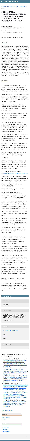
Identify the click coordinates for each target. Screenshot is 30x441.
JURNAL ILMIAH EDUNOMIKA (11, 1)
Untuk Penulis (5, 429)
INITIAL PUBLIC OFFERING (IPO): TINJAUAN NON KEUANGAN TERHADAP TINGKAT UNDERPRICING (15, 369)
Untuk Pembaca (5, 427)
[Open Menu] (1, 1)
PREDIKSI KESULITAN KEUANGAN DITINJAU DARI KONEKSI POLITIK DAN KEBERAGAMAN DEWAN (15, 377)
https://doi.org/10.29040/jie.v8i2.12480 (13, 37)
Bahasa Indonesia (6, 417)
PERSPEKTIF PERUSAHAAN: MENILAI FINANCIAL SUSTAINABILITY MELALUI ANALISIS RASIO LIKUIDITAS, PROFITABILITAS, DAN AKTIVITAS (15, 362)
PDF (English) (7, 296)
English (3, 419)
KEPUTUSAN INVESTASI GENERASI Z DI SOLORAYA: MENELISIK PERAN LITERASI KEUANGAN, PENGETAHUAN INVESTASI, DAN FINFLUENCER (15, 394)
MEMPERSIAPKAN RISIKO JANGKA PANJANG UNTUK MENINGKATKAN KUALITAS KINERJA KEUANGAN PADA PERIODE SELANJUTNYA (15, 386)
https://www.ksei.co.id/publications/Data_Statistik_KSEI (14, 173)
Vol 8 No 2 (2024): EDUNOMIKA (18, 6)
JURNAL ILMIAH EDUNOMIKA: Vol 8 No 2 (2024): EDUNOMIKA (14, 380)
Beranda (3, 6)
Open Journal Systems (7, 410)
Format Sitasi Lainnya (8, 320)
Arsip (8, 6)
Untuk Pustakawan (6, 431)
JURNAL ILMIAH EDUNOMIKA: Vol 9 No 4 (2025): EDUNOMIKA (14, 405)
